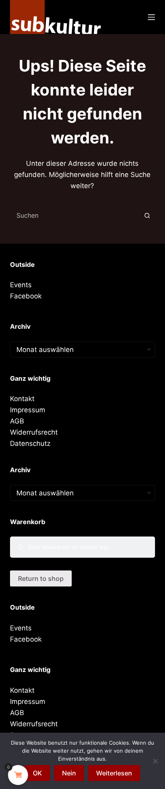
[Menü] (151, 17)
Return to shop (41, 578)
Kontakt (22, 399)
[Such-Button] (147, 215)
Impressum (27, 410)
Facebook (26, 296)
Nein (69, 773)
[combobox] (75, 215)
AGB (17, 421)
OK (37, 773)
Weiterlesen (114, 773)
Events (21, 285)
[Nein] (155, 761)
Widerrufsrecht (34, 432)
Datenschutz (30, 443)
